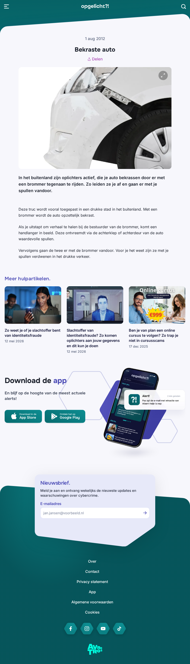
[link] (95, 6)
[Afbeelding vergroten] (163, 75)
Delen (97, 59)
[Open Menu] (6, 6)
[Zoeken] (183, 6)
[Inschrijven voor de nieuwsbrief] (145, 513)
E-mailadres (50, 504)
